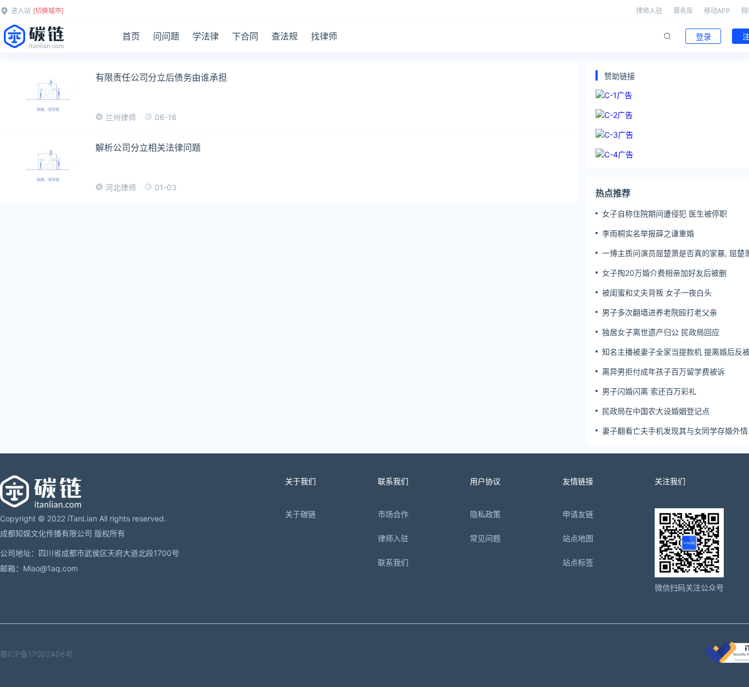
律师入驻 (649, 11)
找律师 (324, 36)
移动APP (717, 11)
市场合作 (393, 514)
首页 (131, 36)
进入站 (21, 11)
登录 (703, 36)
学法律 (205, 36)
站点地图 (578, 538)
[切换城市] (48, 11)
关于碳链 (300, 514)
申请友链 (578, 514)
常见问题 (485, 538)
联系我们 (393, 562)
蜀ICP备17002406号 (36, 653)
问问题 (166, 36)
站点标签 (578, 562)
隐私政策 (485, 514)
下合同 (245, 36)
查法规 (284, 36)
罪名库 (683, 11)
